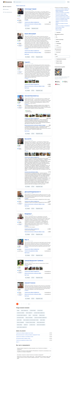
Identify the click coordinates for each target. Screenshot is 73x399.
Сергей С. (27, 62)
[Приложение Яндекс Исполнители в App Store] (58, 82)
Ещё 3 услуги (27, 252)
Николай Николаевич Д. (32, 95)
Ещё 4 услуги (27, 25)
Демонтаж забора (59, 28)
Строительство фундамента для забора (62, 18)
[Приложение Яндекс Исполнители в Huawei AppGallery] (58, 84)
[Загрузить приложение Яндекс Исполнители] (62, 72)
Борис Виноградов (30, 33)
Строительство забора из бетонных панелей (62, 21)
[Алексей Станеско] (20, 285)
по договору (20, 22)
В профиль (26, 20)
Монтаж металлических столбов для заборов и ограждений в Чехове (28, 334)
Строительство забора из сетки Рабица (62, 12)
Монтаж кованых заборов (60, 27)
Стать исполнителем (8, 12)
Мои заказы (6, 9)
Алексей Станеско (30, 283)
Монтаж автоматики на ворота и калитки (62, 16)
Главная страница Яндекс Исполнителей (7, 2)
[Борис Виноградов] (20, 36)
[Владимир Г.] (20, 216)
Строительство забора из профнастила (32, 22)
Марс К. (27, 239)
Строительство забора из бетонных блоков (62, 24)
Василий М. (28, 139)
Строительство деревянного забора (62, 15)
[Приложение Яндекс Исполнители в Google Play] (65, 82)
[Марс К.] (20, 242)
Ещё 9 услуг (27, 205)
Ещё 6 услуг (27, 54)
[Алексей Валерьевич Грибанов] (20, 263)
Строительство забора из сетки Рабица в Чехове (24, 336)
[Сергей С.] (20, 64)
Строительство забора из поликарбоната (63, 25)
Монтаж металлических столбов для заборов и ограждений (33, 52)
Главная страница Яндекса (3, 2)
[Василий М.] (20, 141)
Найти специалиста (7, 6)
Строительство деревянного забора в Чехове (24, 340)
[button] (27, 28)
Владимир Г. (28, 213)
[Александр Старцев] (20, 11)
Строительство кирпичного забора (61, 19)
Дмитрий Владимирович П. (33, 191)
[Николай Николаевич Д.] (20, 98)
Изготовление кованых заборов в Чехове (23, 338)
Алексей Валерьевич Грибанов (34, 260)
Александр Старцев (30, 9)
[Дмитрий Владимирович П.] (20, 194)
